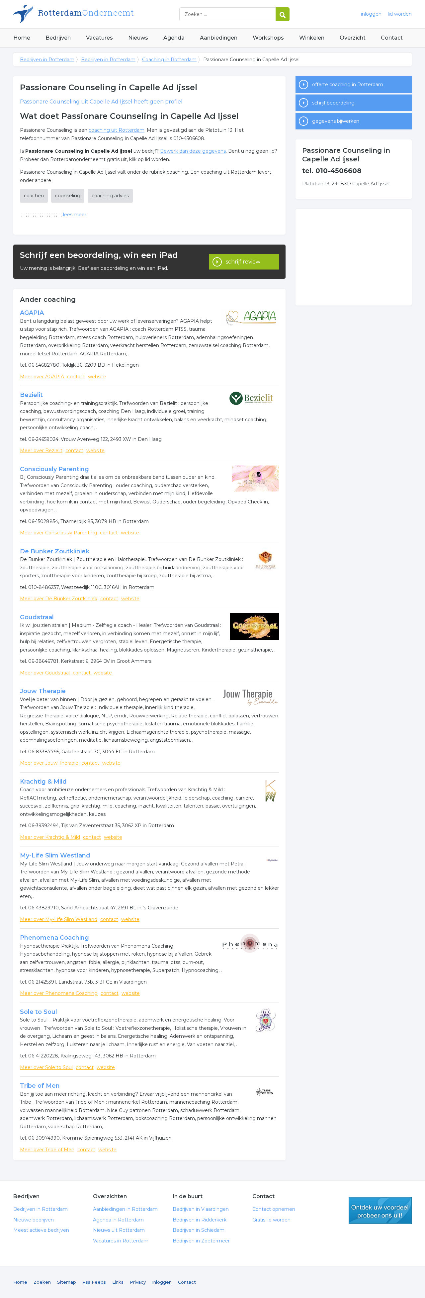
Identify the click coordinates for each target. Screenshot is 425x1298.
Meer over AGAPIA (42, 377)
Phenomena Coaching (54, 937)
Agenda (174, 38)
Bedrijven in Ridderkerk (199, 1220)
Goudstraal (37, 617)
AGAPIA (32, 312)
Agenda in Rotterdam (118, 1220)
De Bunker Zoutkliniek (54, 551)
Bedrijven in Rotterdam (96, 14)
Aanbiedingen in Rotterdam (125, 1209)
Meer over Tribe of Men (47, 1150)
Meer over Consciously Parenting (58, 533)
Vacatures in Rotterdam (120, 1241)
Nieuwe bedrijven (33, 1220)
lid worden (400, 14)
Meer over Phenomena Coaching (59, 993)
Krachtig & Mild (43, 781)
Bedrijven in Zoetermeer (201, 1241)
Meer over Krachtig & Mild (50, 837)
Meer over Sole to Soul (46, 1067)
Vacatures (99, 38)
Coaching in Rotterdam (169, 60)
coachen (34, 196)
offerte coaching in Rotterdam (347, 85)
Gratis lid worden (271, 1220)
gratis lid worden (380, 1210)
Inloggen (162, 1282)
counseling (67, 196)
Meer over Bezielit (41, 451)
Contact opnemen (273, 1209)
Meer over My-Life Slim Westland (58, 919)
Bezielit (31, 395)
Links (118, 1282)
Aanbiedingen (218, 38)
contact (76, 377)
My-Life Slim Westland (55, 855)
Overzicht (353, 38)
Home (21, 38)
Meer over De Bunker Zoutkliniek (58, 599)
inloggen (371, 14)
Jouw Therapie (43, 691)
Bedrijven (58, 38)
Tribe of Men (40, 1085)
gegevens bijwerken (335, 121)
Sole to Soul (38, 1012)
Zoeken (42, 1282)
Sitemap (66, 1282)
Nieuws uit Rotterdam (119, 1230)
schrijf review (243, 262)
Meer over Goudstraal (45, 673)
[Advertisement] (353, 257)
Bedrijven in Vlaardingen (201, 1209)
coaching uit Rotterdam (116, 130)
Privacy (138, 1282)
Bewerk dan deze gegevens (193, 151)
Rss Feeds (94, 1282)
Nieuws (138, 38)
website (97, 377)
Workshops (268, 38)
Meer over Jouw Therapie (49, 763)
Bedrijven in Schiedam (198, 1230)
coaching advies (110, 196)
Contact (392, 38)
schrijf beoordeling (333, 103)
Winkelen (311, 38)
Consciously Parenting (54, 469)
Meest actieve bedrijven (41, 1230)
